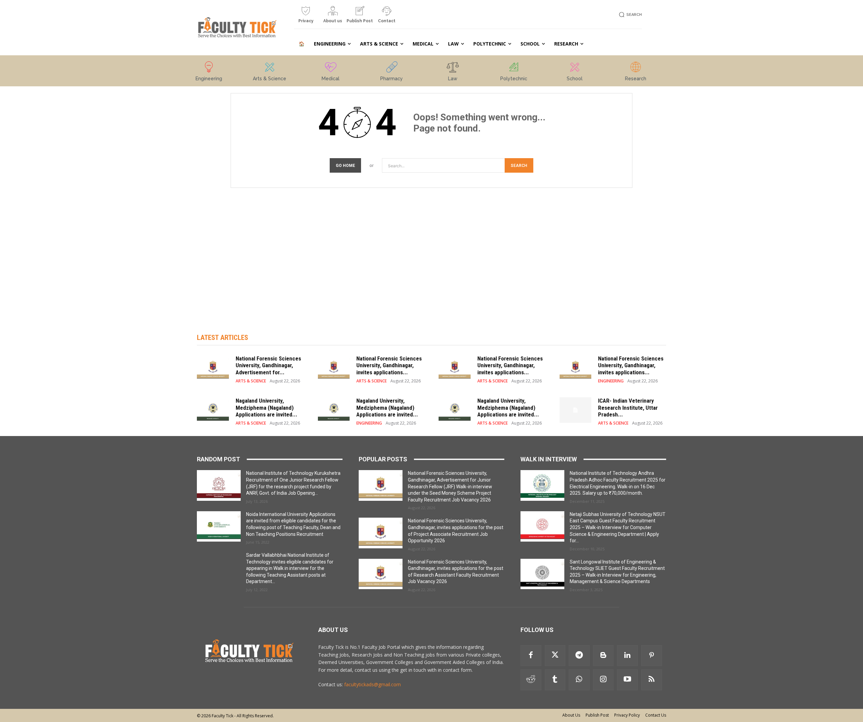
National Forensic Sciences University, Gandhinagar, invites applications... (389, 365)
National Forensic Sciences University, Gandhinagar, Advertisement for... (268, 365)
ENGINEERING (611, 381)
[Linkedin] (627, 655)
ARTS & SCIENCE (251, 381)
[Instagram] (603, 679)
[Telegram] (579, 655)
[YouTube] (627, 679)
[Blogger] (603, 655)
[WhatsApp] (579, 679)
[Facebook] (530, 655)
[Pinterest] (651, 655)
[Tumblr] (555, 679)
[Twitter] (555, 655)
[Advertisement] (431, 253)
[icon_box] (305, 17)
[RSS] (651, 679)
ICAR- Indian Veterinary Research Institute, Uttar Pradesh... (628, 407)
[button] (629, 15)
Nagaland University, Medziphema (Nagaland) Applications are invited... (266, 407)
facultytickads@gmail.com (372, 684)
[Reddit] (530, 679)
